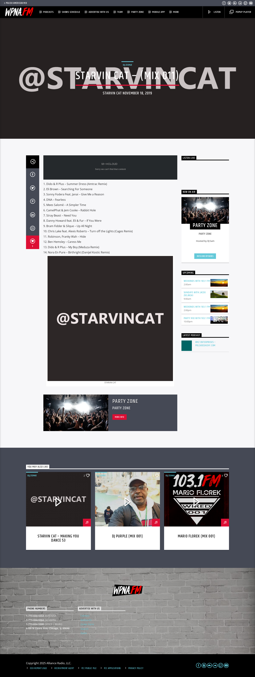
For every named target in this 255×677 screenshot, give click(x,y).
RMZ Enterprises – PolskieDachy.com (205, 343)
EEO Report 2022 (38, 668)
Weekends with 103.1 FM (197, 281)
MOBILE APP (158, 12)
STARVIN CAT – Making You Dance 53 (58, 538)
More (176, 12)
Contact (84, 615)
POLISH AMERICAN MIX (16, 3)
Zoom (83, 633)
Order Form (87, 624)
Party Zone (137, 12)
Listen (217, 12)
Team (120, 12)
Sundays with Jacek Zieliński (195, 294)
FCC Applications (112, 668)
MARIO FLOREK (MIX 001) (196, 536)
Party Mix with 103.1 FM (197, 318)
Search (84, 628)
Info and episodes (205, 256)
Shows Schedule (71, 12)
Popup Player (243, 12)
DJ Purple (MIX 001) (127, 536)
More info (119, 417)
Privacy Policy (135, 668)
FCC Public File (89, 668)
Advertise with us (99, 12)
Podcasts (48, 12)
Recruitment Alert (64, 668)
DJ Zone (127, 64)
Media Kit (86, 620)
